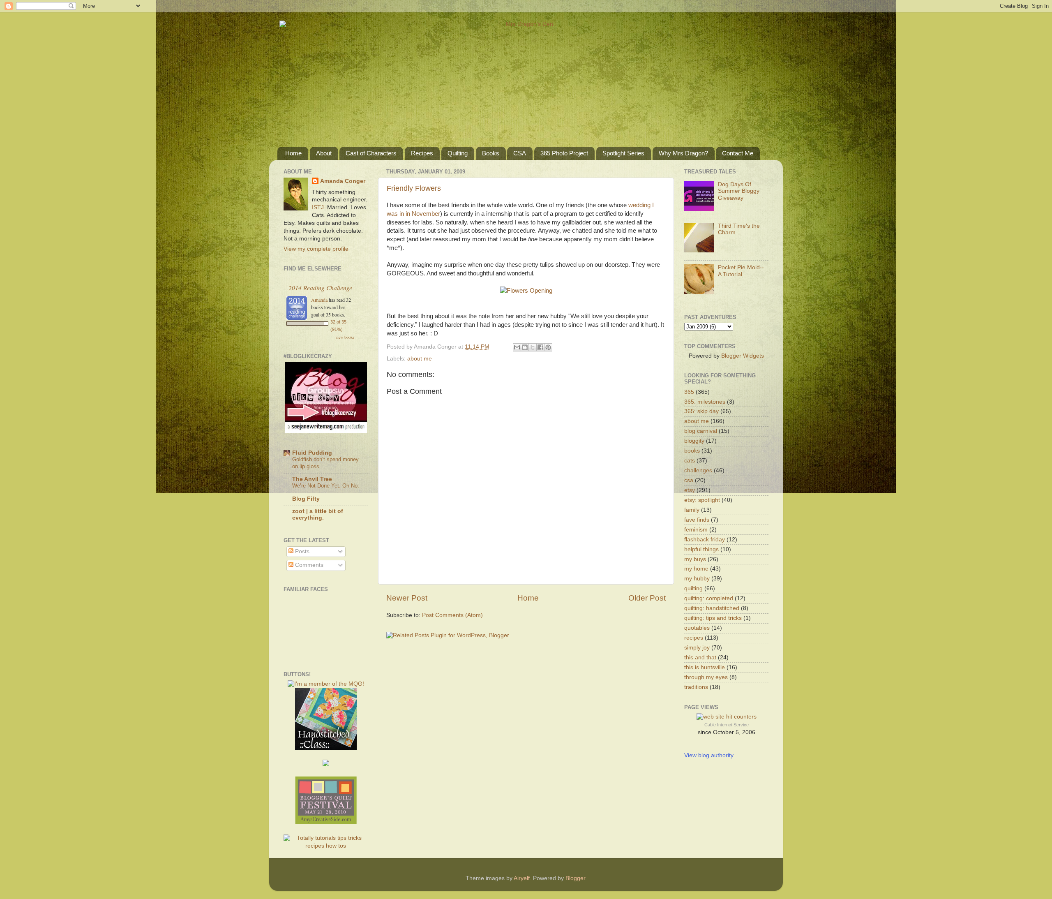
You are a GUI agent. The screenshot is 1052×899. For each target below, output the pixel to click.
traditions (696, 687)
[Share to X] (532, 347)
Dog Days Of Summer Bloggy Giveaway (738, 191)
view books (344, 337)
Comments (308, 565)
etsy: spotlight (702, 500)
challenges (698, 470)
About (324, 153)
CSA (519, 153)
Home (293, 153)
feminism (696, 530)
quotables (697, 628)
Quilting (458, 153)
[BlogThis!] (525, 347)
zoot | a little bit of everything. (317, 514)
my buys (695, 559)
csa (688, 480)
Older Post (647, 598)
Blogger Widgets (742, 356)
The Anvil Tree (312, 479)
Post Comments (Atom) (452, 615)
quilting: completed (708, 598)
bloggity (694, 441)
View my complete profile (316, 249)
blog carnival (700, 431)
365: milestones (704, 402)
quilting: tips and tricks (713, 618)
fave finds (696, 520)
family (691, 510)
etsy (689, 490)
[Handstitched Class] (326, 748)
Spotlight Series (623, 153)
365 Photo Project (564, 153)
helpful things (701, 549)
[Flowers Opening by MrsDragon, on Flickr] (526, 290)
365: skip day (701, 411)
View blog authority (709, 755)
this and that (700, 657)
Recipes (422, 153)
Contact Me (737, 153)
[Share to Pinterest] (548, 347)
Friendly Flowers (414, 188)
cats (689, 461)
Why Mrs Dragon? (683, 153)
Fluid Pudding (312, 453)
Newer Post (406, 598)
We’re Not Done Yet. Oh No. (325, 486)
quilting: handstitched (711, 608)
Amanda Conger (342, 181)
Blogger (575, 878)
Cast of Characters (371, 153)
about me (419, 359)
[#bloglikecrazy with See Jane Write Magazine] (326, 431)
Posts (301, 551)
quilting (693, 588)
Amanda (319, 299)
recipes (693, 638)
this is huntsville (704, 667)
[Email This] (517, 347)
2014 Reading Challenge (320, 287)
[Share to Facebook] (540, 347)
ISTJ (318, 207)
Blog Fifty (306, 499)
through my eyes (706, 677)
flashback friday (704, 539)
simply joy (697, 648)
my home (696, 569)
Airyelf (522, 878)
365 (689, 392)
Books (490, 153)
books (692, 451)
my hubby (697, 578)
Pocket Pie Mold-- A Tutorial (741, 270)
